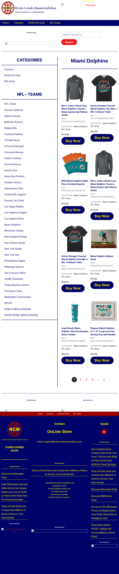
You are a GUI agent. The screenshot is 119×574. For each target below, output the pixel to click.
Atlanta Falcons (12, 116)
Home (6, 23)
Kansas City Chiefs (14, 200)
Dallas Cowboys (12, 158)
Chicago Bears (12, 140)
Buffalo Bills (10, 128)
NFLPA (8, 303)
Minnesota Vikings (13, 230)
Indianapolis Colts (13, 188)
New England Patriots (15, 236)
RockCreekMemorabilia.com (59, 489)
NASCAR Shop (36, 23)
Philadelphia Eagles (14, 260)
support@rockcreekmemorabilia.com (59, 483)
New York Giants (13, 248)
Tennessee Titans (13, 291)
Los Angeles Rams (14, 218)
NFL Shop (55, 23)
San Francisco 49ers (15, 273)
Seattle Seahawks (13, 279)
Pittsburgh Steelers (14, 266)
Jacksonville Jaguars (15, 194)
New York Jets (11, 254)
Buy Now (73, 141)
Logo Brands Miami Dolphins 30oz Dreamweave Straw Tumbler (75, 331)
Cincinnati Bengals (14, 146)
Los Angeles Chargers (15, 212)
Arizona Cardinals (13, 110)
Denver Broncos (12, 164)
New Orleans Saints (14, 242)
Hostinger (64, 494)
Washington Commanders (17, 297)
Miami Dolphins (12, 224)
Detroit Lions (10, 170)
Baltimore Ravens (13, 122)
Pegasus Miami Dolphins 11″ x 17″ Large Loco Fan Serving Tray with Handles (103, 331)
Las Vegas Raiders (14, 206)
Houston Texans (12, 182)
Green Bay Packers (14, 176)
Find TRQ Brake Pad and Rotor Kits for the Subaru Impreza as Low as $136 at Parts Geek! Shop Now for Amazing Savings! (14, 492)
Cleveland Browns (13, 152)
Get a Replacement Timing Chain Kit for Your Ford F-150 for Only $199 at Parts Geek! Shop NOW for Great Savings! (104, 457)
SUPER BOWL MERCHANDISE (21, 315)
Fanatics (18, 23)
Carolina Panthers (13, 134)
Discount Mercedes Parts (104, 489)
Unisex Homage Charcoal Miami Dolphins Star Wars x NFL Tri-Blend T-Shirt (103, 108)
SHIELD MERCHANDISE (17, 309)
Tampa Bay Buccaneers (16, 285)
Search (69, 42)
